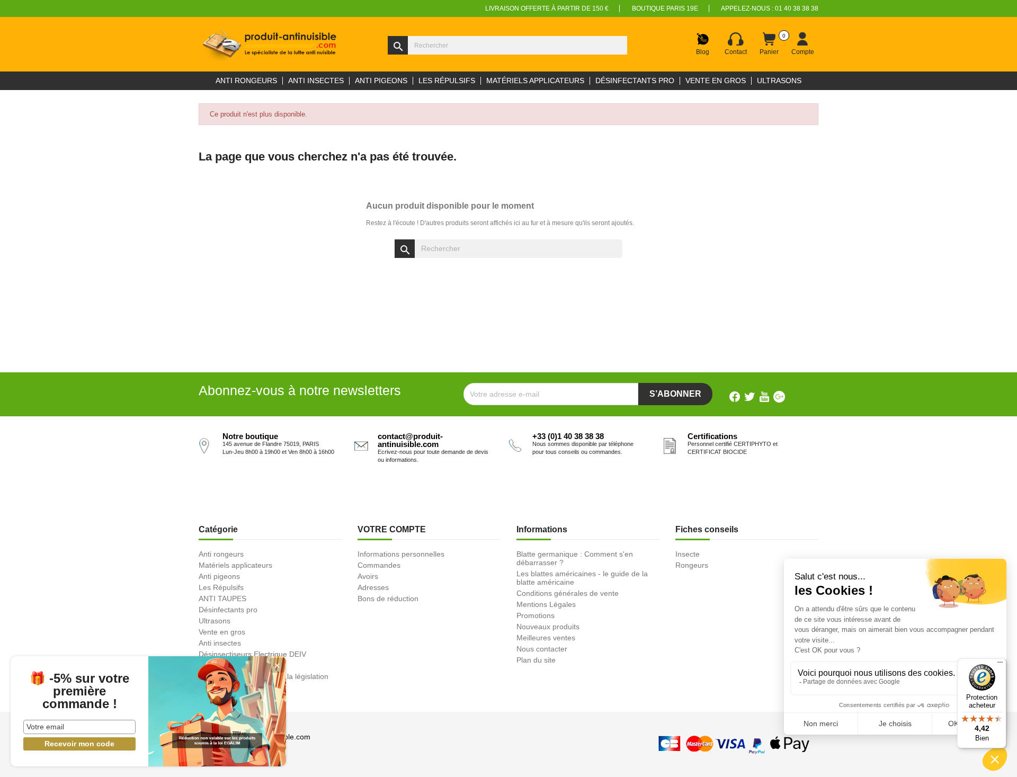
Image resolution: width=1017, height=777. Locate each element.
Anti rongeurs (221, 554)
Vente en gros (222, 632)
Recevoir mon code (79, 743)
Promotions (535, 615)
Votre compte (392, 529)
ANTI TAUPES (222, 598)
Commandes (379, 565)
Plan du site (536, 660)
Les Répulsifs (221, 587)
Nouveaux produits (547, 626)
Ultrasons (214, 621)
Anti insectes (220, 643)
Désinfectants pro (228, 609)
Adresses (373, 587)
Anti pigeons (219, 576)
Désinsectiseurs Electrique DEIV (252, 654)
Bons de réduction (388, 598)
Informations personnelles (401, 554)
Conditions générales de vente (567, 593)
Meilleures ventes (545, 637)
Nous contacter (541, 649)
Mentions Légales (546, 604)
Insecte (687, 554)
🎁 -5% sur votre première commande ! (79, 691)
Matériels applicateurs (235, 565)
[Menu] (1000, 664)
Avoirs (368, 576)
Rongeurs (691, 565)
